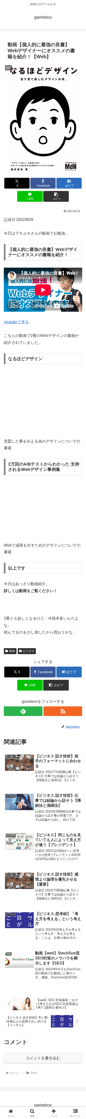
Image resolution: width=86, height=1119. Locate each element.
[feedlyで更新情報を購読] (23, 711)
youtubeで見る (16, 322)
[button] (56, 196)
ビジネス (28, 651)
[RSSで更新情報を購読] (62, 711)
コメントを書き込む (43, 1058)
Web (12, 651)
